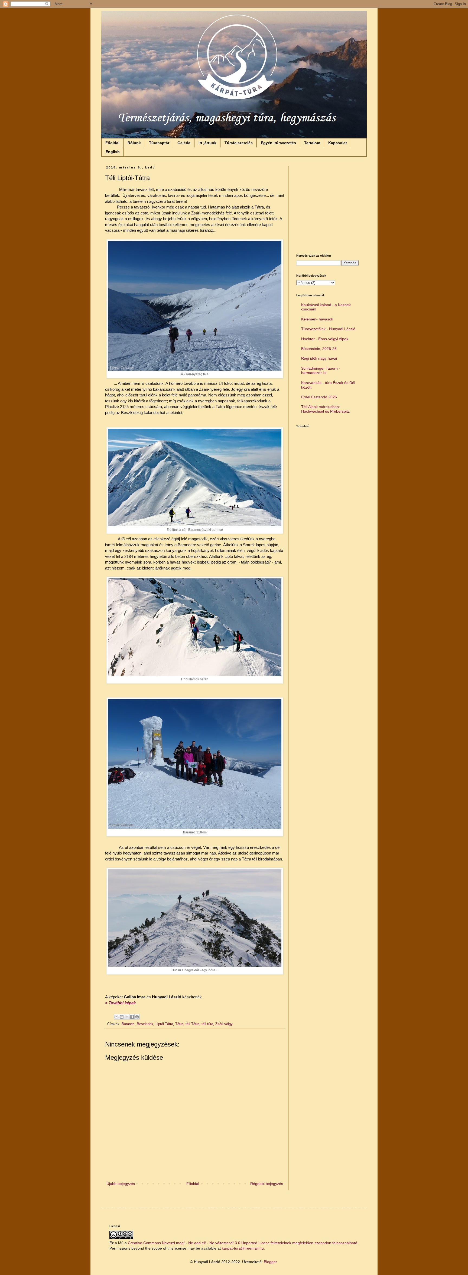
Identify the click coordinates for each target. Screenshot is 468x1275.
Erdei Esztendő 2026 (319, 397)
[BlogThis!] (121, 1016)
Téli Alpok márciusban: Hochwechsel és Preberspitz (325, 409)
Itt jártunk (207, 143)
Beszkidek (145, 1024)
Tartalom (312, 143)
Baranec (128, 1024)
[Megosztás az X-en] (126, 1016)
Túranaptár (159, 143)
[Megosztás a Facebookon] (132, 1016)
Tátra (179, 1024)
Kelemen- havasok (317, 319)
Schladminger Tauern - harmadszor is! (320, 370)
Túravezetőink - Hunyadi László (328, 329)
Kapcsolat (337, 143)
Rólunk (134, 143)
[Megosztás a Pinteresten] (137, 1016)
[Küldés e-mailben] (116, 1016)
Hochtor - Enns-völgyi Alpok (324, 339)
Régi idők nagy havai (319, 358)
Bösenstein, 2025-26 (319, 348)
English (113, 152)
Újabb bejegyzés (120, 1183)
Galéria (183, 143)
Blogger (270, 1262)
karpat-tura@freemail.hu (243, 1248)
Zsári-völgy (224, 1024)
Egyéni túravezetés (278, 143)
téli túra (207, 1024)
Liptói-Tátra (164, 1024)
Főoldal (112, 143)
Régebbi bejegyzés (266, 1183)
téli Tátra (192, 1024)
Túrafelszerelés (239, 143)
